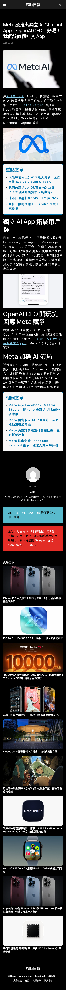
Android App (25, 975)
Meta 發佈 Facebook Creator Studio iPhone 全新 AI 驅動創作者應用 (34, 409)
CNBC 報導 (15, 96)
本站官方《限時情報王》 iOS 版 (34, 531)
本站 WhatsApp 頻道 (27, 513)
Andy (33, 492)
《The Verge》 (33, 105)
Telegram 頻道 (44, 540)
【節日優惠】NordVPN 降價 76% (33, 198)
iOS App (12, 975)
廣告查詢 (17, 980)
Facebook (14, 545)
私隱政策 (36, 980)
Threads (29, 545)
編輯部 (51, 975)
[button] (4, 4)
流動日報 (33, 4)
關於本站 (48, 980)
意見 (27, 980)
